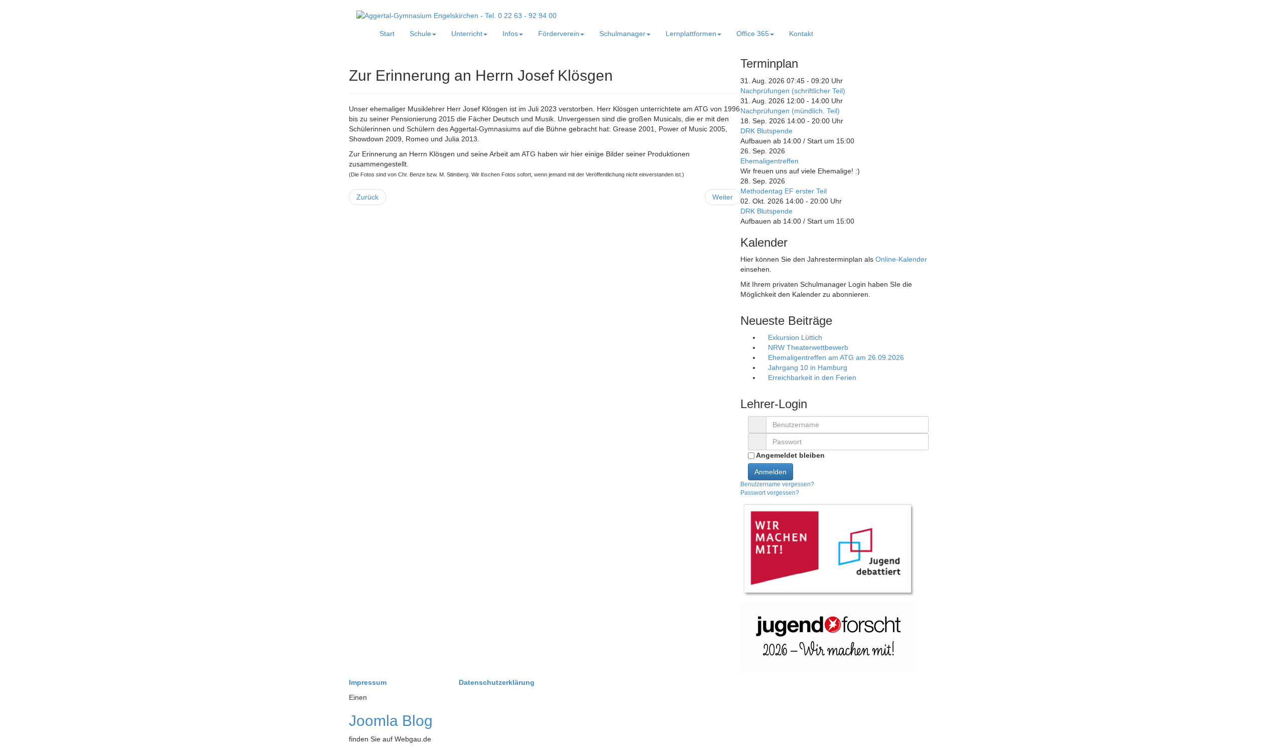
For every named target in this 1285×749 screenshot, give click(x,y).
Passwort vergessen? (769, 492)
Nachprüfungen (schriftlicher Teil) (792, 91)
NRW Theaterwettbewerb (807, 347)
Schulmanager (622, 34)
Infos (510, 34)
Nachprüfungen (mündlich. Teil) (790, 111)
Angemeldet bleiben (789, 455)
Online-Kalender (901, 259)
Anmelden (770, 472)
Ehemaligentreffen (769, 161)
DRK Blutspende (766, 131)
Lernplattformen (691, 34)
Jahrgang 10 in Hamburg (806, 367)
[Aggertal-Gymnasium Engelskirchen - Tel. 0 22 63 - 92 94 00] (456, 15)
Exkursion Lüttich (794, 337)
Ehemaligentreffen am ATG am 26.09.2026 (835, 357)
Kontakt (801, 34)
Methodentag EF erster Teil (783, 191)
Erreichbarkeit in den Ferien (811, 377)
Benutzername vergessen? (777, 484)
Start (387, 34)
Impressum (369, 682)
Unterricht (466, 34)
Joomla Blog (391, 720)
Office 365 (752, 34)
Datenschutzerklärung (497, 682)
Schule (420, 34)
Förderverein (558, 34)
